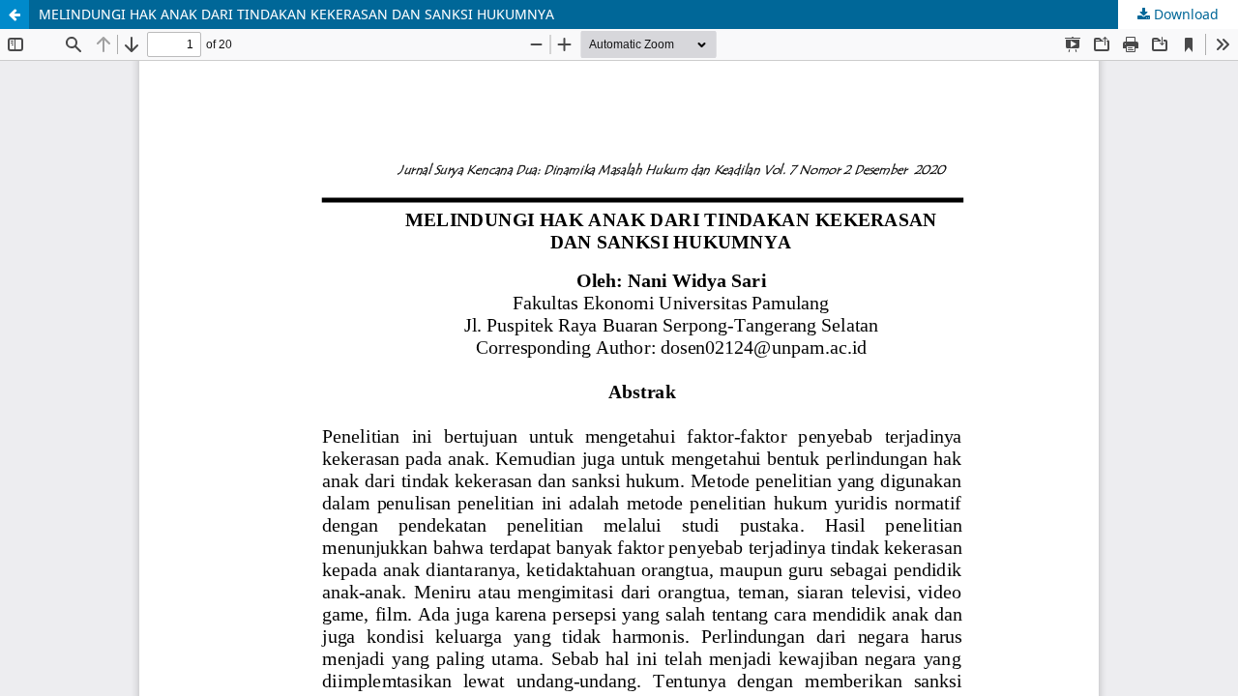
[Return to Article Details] (14, 14)
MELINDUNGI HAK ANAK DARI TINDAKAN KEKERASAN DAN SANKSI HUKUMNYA (296, 14)
